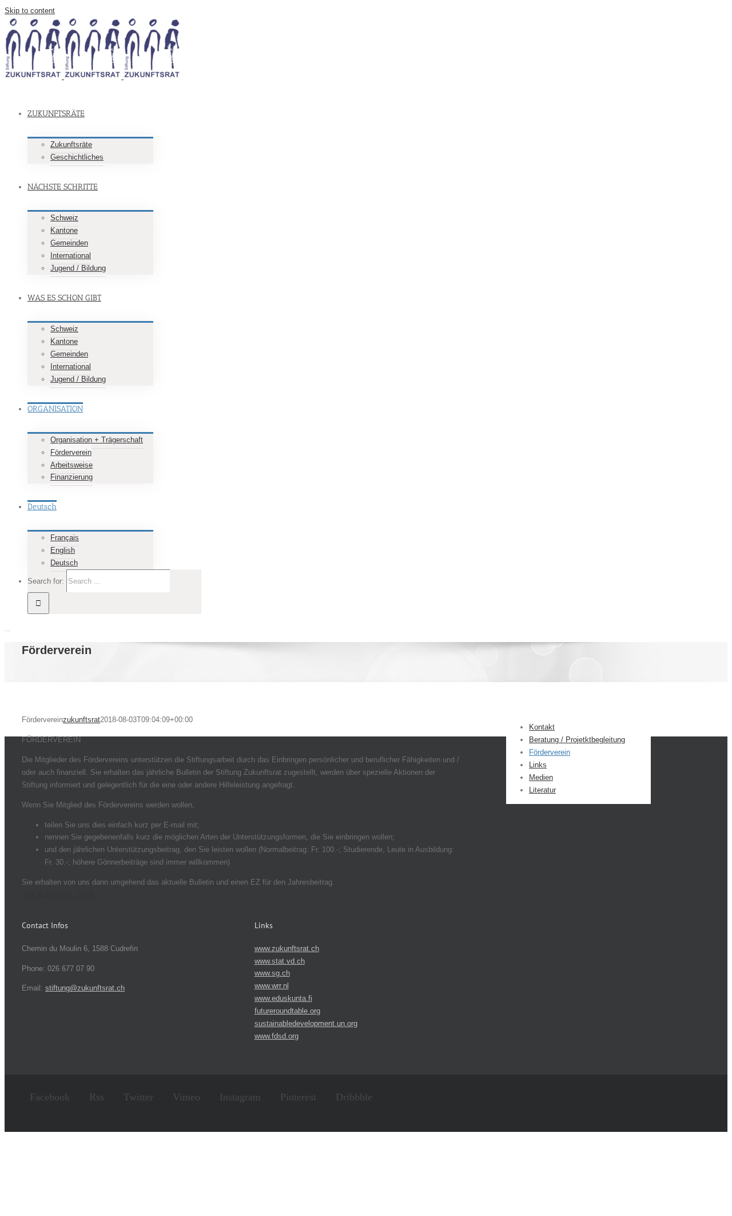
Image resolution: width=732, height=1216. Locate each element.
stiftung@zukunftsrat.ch (85, 988)
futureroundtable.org (287, 1011)
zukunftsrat (81, 719)
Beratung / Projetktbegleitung (577, 739)
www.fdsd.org (276, 1036)
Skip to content (30, 10)
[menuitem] (330, 127)
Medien (541, 777)
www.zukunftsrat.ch (286, 948)
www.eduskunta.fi (283, 998)
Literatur (542, 790)
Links (538, 765)
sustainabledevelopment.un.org (305, 1023)
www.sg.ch (272, 973)
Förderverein (549, 752)
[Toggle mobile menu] (7, 627)
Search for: (45, 581)
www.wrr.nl (271, 985)
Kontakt (542, 727)
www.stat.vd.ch (279, 961)
